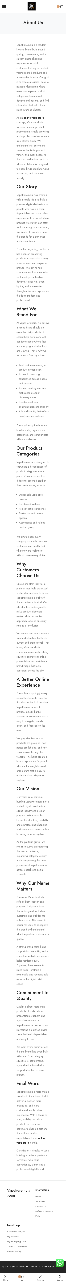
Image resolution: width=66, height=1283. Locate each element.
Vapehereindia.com (18, 1193)
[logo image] (32, 6)
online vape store (34, 118)
